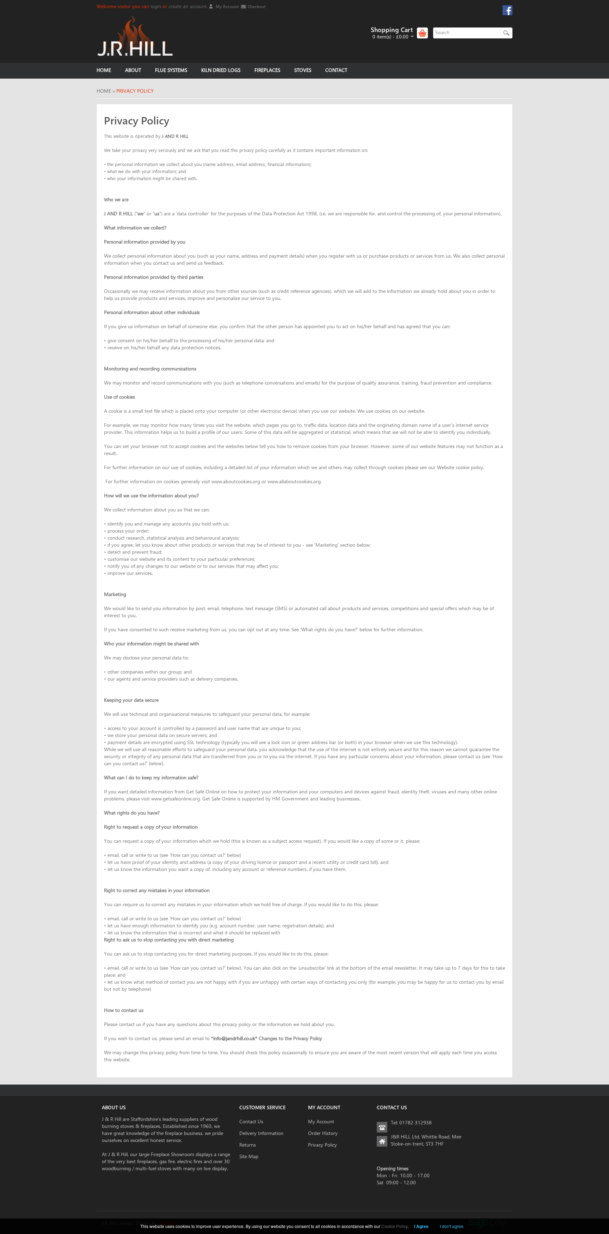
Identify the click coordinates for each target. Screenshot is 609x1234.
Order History (323, 1133)
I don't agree (451, 1226)
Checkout (256, 6)
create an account (187, 6)
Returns (247, 1144)
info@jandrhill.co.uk (234, 1038)
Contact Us (251, 1121)
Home (104, 90)
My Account (227, 6)
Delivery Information (261, 1133)
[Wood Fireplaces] (135, 35)
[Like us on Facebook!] (507, 9)
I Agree (421, 1226)
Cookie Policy (394, 1226)
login (155, 6)
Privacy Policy (135, 90)
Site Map (248, 1156)
